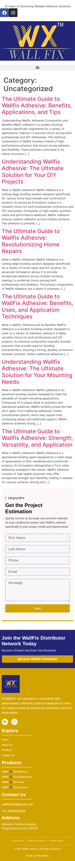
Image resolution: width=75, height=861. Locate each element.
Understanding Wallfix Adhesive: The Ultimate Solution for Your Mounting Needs (37, 371)
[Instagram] (13, 12)
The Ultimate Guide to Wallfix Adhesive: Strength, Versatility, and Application (37, 438)
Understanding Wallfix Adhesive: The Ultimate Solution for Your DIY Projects (32, 171)
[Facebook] (4, 12)
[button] (37, 68)
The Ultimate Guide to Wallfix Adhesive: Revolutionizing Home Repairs (31, 241)
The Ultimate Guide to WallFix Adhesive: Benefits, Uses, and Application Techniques (37, 306)
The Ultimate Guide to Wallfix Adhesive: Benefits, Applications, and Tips (37, 105)
